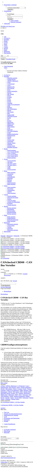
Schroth (9, 137)
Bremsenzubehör (11, 212)
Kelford (9, 120)
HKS (8, 113)
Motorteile (10, 178)
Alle (5, 36)
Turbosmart (10, 141)
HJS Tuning (10, 112)
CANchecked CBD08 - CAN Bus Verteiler (12, 405)
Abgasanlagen (11, 190)
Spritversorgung (11, 183)
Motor (5, 44)
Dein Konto (7, 431)
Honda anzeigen (11, 150)
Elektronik (10, 228)
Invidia (9, 118)
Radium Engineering (12, 134)
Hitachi (9, 110)
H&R (8, 106)
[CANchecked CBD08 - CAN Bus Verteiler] (13, 246)
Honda (6, 41)
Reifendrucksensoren (12, 219)
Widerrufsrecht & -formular (11, 415)
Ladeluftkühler (11, 177)
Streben (9, 199)
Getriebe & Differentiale (13, 202)
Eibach (9, 95)
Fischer (9, 101)
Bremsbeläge (10, 209)
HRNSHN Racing (12, 116)
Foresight (9, 103)
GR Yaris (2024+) (12, 165)
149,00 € (3, 408)
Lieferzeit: (3, 272)
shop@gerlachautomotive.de (8, 457)
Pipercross (10, 129)
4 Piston (3, 386)
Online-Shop (4, 462)
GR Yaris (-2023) (11, 163)
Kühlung (9, 180)
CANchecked (10, 84)
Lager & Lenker (11, 200)
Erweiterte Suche (10, 59)
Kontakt (6, 421)
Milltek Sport (10, 123)
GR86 (8, 168)
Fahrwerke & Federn (12, 197)
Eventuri (9, 97)
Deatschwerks (11, 87)
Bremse (6, 48)
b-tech (8, 82)
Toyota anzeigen (11, 160)
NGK (8, 128)
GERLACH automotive (13, 104)
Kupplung (10, 203)
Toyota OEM (10, 140)
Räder (5, 50)
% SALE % (7, 38)
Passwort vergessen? (16, 22)
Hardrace (9, 107)
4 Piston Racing (11, 79)
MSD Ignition (11, 126)
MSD (16, 394)
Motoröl (9, 181)
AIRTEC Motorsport (12, 81)
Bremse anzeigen (11, 208)
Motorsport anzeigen (12, 224)
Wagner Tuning (11, 143)
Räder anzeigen (11, 216)
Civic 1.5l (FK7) (11, 153)
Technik (9, 227)
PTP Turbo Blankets (12, 131)
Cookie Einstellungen (9, 424)
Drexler (9, 92)
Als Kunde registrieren (10, 429)
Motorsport (7, 51)
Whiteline (9, 144)
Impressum (7, 419)
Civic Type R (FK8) (12, 154)
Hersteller (6, 39)
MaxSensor (10, 122)
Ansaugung (10, 174)
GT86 (8, 166)
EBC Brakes (10, 94)
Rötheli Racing (11, 135)
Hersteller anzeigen (12, 78)
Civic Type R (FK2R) (13, 151)
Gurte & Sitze (10, 225)
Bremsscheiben (11, 211)
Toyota (6, 42)
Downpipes (10, 188)
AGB (5, 416)
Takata (9, 138)
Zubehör (9, 191)
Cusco (9, 85)
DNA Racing (10, 88)
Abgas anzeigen (11, 187)
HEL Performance (12, 109)
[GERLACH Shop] (8, 26)
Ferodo (9, 100)
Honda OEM (10, 115)
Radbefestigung (11, 218)
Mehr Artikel (4, 383)
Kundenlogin (7, 11)
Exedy (9, 98)
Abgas (5, 45)
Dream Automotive (12, 91)
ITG (8, 119)
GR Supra (10, 162)
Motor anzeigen (11, 172)
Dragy (9, 89)
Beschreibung (7, 291)
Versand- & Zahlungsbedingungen (13, 414)
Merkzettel (7, 23)
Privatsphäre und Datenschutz (11, 418)
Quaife (9, 132)
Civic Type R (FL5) (12, 156)
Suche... (3, 59)
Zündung (9, 175)
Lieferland (10, 7)
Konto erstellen (14, 20)
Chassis (6, 47)
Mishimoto (10, 125)
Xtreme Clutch (11, 146)
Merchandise (7, 53)
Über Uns (6, 412)
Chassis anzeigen (11, 196)
